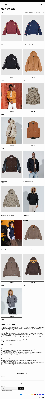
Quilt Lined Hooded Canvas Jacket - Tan (28, 77)
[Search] (38, 4)
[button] (2, 4)
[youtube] (42, 397)
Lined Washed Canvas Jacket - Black (28, 178)
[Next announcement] (43, 1)
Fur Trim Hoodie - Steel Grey (5, 313)
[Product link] (11, 27)
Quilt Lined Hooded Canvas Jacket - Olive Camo (7, 212)
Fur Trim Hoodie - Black (26, 212)
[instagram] (39, 397)
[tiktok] (40, 397)
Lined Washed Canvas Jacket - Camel (6, 111)
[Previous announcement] (2, 1)
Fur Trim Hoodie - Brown (26, 279)
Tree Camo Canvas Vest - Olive (27, 111)
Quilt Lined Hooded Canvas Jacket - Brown (7, 279)
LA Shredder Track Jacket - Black (5, 77)
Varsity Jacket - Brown (4, 178)
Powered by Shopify (13, 394)
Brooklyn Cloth (7, 394)
